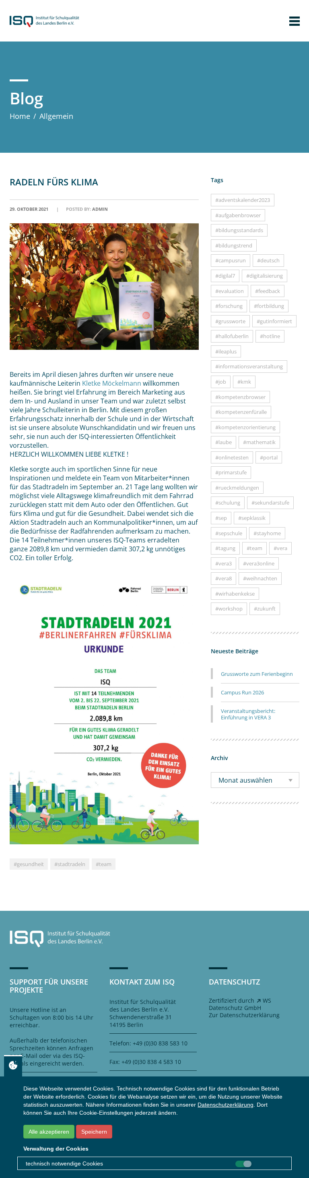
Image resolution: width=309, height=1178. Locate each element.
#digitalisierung (264, 275)
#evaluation (229, 291)
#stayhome (267, 533)
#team (103, 864)
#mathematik (259, 442)
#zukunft (265, 608)
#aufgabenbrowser (238, 215)
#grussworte (230, 321)
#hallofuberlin (232, 336)
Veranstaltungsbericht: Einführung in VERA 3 (248, 714)
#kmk (244, 381)
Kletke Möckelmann (111, 383)
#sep (221, 517)
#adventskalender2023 (242, 200)
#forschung (229, 306)
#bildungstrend (233, 245)
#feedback (267, 291)
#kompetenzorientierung (245, 427)
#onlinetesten (232, 457)
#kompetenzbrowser (240, 397)
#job (220, 381)
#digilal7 (225, 275)
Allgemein (56, 116)
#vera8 (223, 578)
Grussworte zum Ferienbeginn (257, 673)
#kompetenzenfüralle (241, 412)
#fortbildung (269, 306)
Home (20, 116)
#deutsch (268, 260)
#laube (223, 442)
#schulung (227, 502)
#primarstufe (231, 472)
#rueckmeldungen (237, 487)
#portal (269, 457)
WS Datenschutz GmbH (240, 1004)
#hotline (270, 336)
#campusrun (230, 260)
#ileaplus (226, 351)
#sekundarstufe (270, 502)
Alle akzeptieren (49, 1131)
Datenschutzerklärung (225, 1104)
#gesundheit (29, 864)
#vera (280, 548)
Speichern (94, 1131)
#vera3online (258, 563)
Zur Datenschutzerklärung (244, 1015)
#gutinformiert (274, 321)
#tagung (225, 548)
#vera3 (223, 563)
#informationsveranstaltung (249, 366)
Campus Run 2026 (242, 692)
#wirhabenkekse (235, 593)
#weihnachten (260, 578)
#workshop (229, 608)
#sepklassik (252, 517)
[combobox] (255, 780)
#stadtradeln (69, 864)
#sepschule (228, 533)
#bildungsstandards (239, 230)
